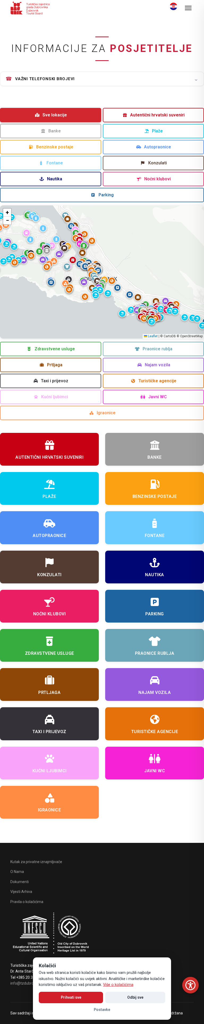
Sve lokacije (54, 114)
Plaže (157, 130)
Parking (106, 194)
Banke (54, 130)
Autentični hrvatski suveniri (157, 114)
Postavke (102, 1009)
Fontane (54, 162)
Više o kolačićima (118, 984)
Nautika (54, 178)
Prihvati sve (71, 997)
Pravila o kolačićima (26, 902)
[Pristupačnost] (190, 985)
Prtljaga (54, 364)
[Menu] (188, 8)
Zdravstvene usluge (55, 348)
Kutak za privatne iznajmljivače (36, 862)
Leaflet (152, 336)
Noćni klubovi (157, 178)
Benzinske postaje (54, 146)
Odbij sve (135, 997)
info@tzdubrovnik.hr (27, 983)
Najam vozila (157, 364)
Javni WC (157, 396)
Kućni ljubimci (54, 396)
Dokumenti (19, 882)
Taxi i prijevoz (54, 380)
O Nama (17, 871)
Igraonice (106, 412)
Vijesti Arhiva (21, 891)
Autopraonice (157, 146)
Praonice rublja (157, 348)
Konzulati (157, 162)
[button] (85, 266)
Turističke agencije (157, 380)
